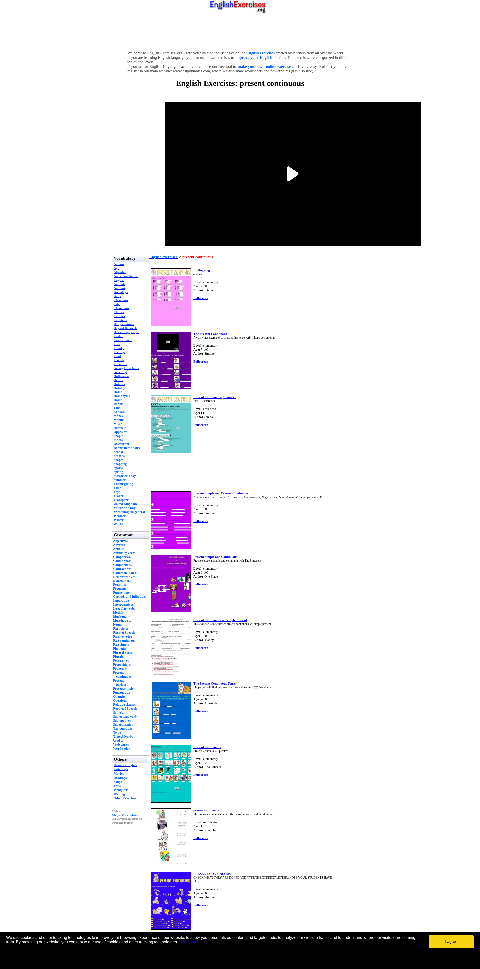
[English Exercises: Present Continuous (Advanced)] (171, 451)
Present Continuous (207, 747)
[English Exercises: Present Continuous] (171, 801)
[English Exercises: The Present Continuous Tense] (171, 738)
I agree (451, 941)
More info (189, 942)
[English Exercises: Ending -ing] (171, 325)
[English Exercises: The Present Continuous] (171, 388)
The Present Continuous (210, 334)
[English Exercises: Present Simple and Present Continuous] (171, 548)
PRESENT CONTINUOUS (212, 874)
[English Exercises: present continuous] (171, 865)
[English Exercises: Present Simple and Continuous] (171, 611)
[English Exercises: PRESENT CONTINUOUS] (171, 928)
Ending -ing (202, 270)
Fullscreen (201, 298)
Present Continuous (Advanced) (216, 397)
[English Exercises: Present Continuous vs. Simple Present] (171, 674)
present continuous (207, 810)
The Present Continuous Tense (215, 683)
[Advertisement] (240, 31)
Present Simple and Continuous (215, 557)
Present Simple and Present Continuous (221, 493)
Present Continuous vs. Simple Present (220, 620)
